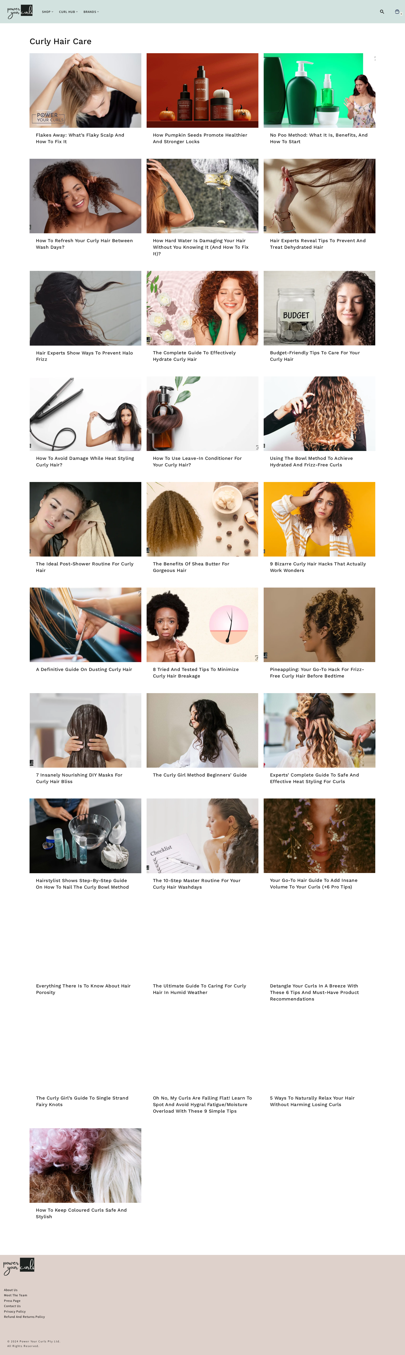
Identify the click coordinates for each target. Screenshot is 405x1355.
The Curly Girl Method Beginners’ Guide (200, 775)
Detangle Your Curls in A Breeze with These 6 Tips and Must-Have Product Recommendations (314, 992)
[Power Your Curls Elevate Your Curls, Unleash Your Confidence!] (21, 11)
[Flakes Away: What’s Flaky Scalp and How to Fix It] (85, 90)
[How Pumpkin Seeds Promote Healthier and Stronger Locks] (202, 90)
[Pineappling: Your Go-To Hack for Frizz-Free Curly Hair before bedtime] (319, 625)
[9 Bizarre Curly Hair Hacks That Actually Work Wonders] (319, 519)
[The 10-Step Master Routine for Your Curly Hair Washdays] (202, 835)
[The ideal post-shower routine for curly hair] (85, 519)
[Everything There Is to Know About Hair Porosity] (85, 941)
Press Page (12, 1300)
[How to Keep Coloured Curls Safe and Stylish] (85, 1165)
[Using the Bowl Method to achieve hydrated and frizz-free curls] (319, 413)
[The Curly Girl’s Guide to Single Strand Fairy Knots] (85, 1053)
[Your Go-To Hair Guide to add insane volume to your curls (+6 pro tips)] (319, 835)
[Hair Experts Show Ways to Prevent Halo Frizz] (85, 308)
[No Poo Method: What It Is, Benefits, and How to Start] (319, 90)
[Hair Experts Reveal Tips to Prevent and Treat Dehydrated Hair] (319, 196)
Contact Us (12, 1306)
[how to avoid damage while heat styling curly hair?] (85, 413)
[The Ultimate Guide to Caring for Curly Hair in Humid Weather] (202, 941)
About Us (11, 1290)
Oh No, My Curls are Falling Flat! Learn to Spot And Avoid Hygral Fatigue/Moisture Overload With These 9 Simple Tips (202, 1104)
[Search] (382, 12)
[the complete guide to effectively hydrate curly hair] (202, 308)
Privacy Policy (15, 1311)
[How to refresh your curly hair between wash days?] (85, 196)
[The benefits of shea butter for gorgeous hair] (202, 519)
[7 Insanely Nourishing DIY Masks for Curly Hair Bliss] (85, 730)
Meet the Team (15, 1295)
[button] (52, 11)
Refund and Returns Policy (24, 1316)
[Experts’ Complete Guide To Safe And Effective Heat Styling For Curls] (319, 730)
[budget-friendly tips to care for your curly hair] (319, 308)
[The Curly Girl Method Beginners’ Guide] (202, 730)
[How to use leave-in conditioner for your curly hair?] (202, 413)
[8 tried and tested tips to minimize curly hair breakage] (202, 625)
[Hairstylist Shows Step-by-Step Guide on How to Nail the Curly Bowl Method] (85, 835)
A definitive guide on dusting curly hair (84, 669)
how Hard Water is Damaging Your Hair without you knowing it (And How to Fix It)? (201, 247)
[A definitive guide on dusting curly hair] (85, 625)
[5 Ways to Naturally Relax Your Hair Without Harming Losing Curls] (319, 1053)
